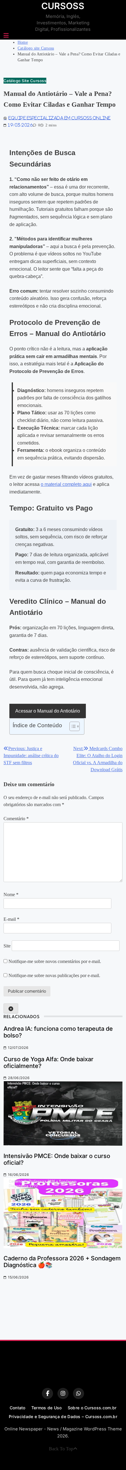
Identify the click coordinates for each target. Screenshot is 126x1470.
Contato (17, 1407)
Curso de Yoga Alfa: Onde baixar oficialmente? (48, 1062)
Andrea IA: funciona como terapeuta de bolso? (58, 1032)
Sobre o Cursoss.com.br (92, 1407)
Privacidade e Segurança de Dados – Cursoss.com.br (63, 1416)
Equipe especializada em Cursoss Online (59, 118)
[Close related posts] (11, 1008)
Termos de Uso (46, 1407)
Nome (11, 894)
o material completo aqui (66, 484)
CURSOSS (62, 6)
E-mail (11, 919)
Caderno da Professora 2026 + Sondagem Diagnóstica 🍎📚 (62, 1262)
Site (7, 945)
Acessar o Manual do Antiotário (47, 710)
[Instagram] (63, 1393)
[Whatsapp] (78, 1393)
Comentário (16, 818)
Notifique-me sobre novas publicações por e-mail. (54, 975)
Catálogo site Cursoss (25, 80)
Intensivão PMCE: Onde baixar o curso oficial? (57, 1159)
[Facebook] (47, 1393)
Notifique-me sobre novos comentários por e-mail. (54, 961)
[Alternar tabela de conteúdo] (71, 726)
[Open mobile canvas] (6, 35)
